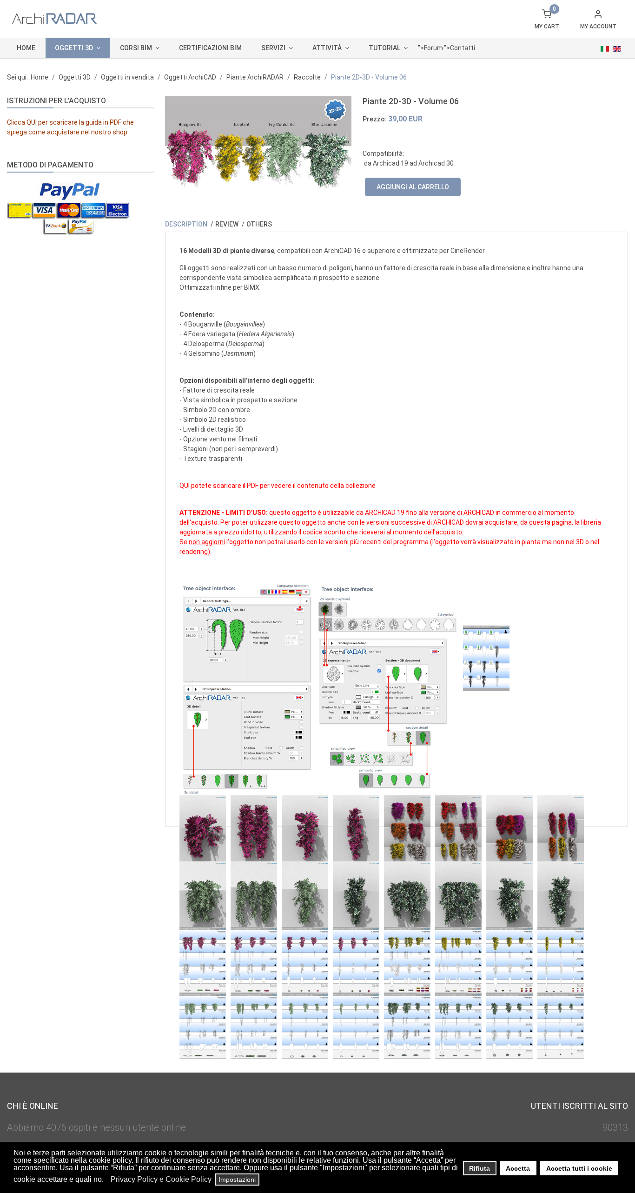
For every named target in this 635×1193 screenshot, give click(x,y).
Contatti (462, 48)
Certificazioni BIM (210, 48)
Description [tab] (187, 224)
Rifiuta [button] (479, 1168)
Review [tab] (227, 224)
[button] (106, 1180)
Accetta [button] (518, 1168)
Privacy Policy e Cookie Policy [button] (161, 1179)
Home (26, 48)
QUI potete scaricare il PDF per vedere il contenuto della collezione (277, 485)
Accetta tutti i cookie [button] (579, 1168)
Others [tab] (259, 224)
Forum (433, 48)
